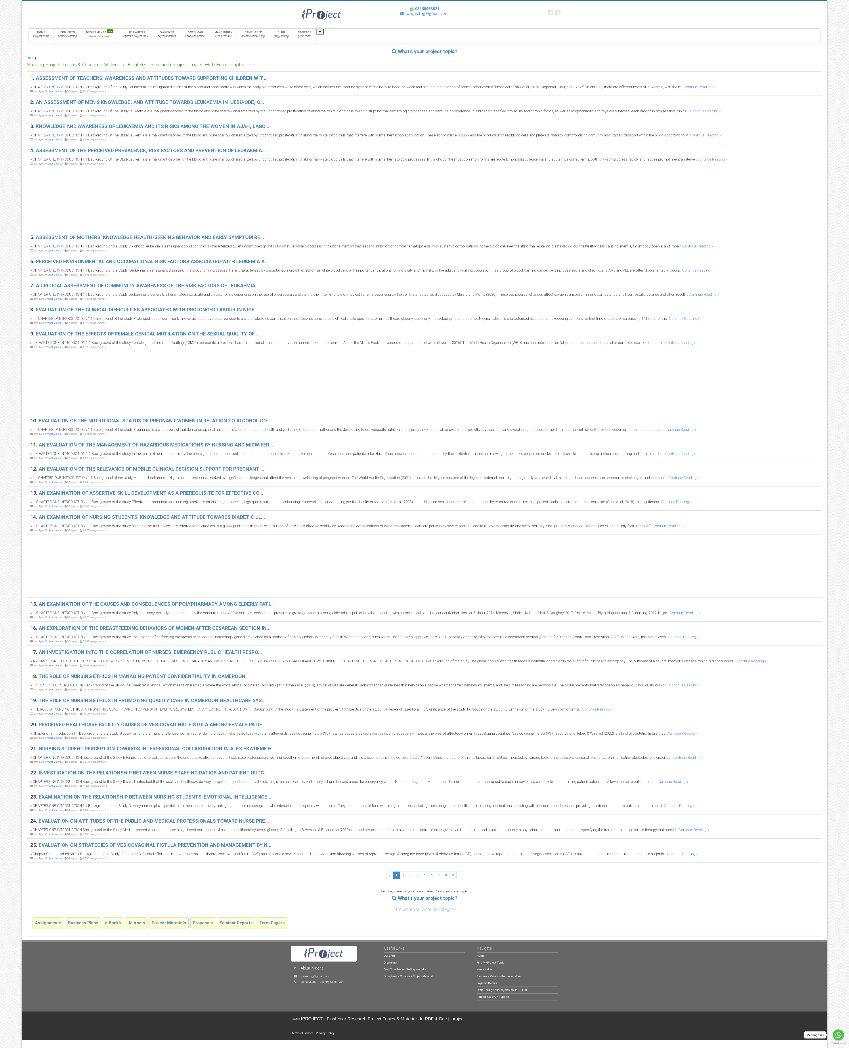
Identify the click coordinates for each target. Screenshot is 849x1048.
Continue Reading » (698, 87)
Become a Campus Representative (498, 976)
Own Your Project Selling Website (405, 969)
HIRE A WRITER (135, 34)
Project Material (53, 91)
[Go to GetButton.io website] (838, 1043)
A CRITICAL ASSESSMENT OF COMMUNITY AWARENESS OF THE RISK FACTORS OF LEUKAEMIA (145, 286)
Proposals (203, 922)
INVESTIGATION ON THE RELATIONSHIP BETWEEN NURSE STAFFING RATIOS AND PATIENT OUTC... (153, 773)
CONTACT (304, 34)
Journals (136, 922)
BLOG (281, 34)
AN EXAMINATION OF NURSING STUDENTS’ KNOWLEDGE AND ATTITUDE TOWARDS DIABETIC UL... (152, 517)
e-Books (113, 922)
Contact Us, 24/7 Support (493, 996)
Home (480, 955)
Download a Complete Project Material (408, 976)
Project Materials (169, 922)
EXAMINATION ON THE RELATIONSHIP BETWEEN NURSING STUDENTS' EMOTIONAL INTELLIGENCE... (155, 797)
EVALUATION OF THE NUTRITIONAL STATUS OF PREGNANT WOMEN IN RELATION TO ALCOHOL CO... (155, 421)
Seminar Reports (236, 922)
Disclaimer (390, 962)
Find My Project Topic (490, 962)
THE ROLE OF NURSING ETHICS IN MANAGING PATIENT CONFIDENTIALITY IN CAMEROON (141, 676)
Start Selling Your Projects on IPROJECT (502, 990)
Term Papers (272, 922)
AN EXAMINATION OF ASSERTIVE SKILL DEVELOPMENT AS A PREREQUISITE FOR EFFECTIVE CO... (151, 493)
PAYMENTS (167, 34)
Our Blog (389, 955)
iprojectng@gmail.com (315, 976)
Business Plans (83, 922)
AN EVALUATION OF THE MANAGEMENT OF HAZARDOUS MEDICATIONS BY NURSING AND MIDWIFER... (156, 445)
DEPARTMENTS (99, 34)
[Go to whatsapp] (838, 1034)
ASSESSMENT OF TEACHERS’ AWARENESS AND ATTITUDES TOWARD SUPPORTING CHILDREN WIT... (151, 78)
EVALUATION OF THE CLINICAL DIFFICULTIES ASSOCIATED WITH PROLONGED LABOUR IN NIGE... (147, 310)
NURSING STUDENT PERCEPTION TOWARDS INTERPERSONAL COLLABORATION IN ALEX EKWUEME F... (156, 749)
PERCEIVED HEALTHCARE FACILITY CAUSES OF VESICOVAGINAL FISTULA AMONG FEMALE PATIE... (152, 725)
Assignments (48, 922)
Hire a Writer (484, 969)
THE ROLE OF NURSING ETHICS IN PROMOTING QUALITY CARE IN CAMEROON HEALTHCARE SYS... (152, 700)
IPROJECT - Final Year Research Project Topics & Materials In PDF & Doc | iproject (383, 1018)
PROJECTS (67, 34)
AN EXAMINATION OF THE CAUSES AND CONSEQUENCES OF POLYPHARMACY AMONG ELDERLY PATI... (156, 604)
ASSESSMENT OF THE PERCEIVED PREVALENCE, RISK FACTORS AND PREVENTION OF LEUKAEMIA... (151, 150)
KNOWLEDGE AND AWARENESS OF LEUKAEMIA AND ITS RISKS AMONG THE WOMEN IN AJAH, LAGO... (152, 126)
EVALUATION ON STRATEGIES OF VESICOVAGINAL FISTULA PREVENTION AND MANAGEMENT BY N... (155, 845)
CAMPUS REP (253, 34)
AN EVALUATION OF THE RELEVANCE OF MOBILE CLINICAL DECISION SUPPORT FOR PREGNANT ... (151, 469)
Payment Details (487, 983)
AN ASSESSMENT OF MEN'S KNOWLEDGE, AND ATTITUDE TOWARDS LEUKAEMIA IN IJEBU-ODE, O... (150, 102)
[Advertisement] (159, 199)
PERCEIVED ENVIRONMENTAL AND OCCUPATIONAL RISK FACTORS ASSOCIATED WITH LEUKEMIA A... (152, 261)
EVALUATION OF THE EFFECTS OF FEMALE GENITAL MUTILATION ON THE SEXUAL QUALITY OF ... (148, 334)
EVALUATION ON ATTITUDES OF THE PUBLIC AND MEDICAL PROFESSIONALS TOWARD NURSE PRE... (154, 821)
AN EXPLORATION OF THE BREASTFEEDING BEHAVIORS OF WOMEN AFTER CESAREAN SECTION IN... (155, 628)
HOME (41, 34)
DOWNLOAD (195, 34)
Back (31, 58)
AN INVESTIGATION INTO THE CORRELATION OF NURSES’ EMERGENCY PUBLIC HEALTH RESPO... (150, 652)
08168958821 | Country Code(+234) (322, 981)
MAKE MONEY (223, 34)
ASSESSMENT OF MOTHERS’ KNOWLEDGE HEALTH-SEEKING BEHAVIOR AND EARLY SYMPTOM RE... (150, 237)
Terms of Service (303, 1033)
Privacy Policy (325, 1033)
